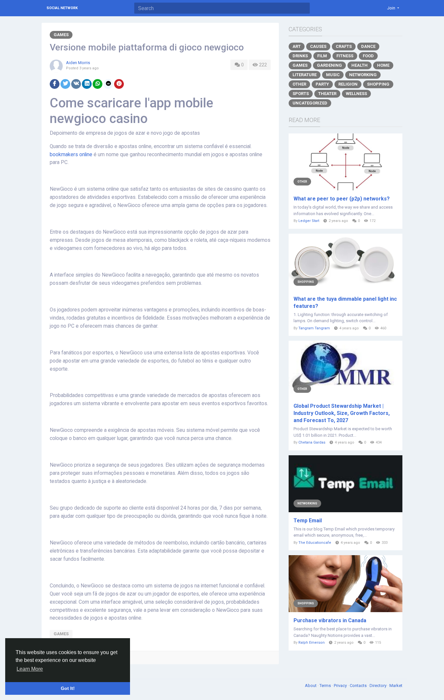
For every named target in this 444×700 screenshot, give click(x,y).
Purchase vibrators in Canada (330, 620)
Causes (318, 46)
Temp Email (308, 520)
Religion (348, 84)
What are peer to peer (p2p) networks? (342, 199)
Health (359, 65)
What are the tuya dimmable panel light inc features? (345, 302)
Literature (305, 74)
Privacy (341, 685)
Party (322, 84)
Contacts (359, 685)
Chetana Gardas (311, 442)
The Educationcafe (314, 543)
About (311, 685)
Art (297, 46)
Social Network (62, 8)
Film (322, 55)
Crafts (344, 46)
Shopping (378, 84)
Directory (378, 685)
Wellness (356, 93)
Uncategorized (310, 103)
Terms (326, 685)
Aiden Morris (78, 62)
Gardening (329, 65)
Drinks (300, 55)
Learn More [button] (30, 669)
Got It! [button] (68, 688)
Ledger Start (308, 221)
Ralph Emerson (311, 642)
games (61, 633)
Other (299, 84)
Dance (368, 46)
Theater (327, 93)
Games (61, 34)
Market (395, 685)
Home (383, 65)
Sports (301, 93)
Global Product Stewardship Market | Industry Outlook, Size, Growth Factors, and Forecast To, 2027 (342, 413)
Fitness (344, 55)
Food (368, 55)
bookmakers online (71, 155)
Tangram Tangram (314, 328)
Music (333, 74)
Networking (363, 74)
